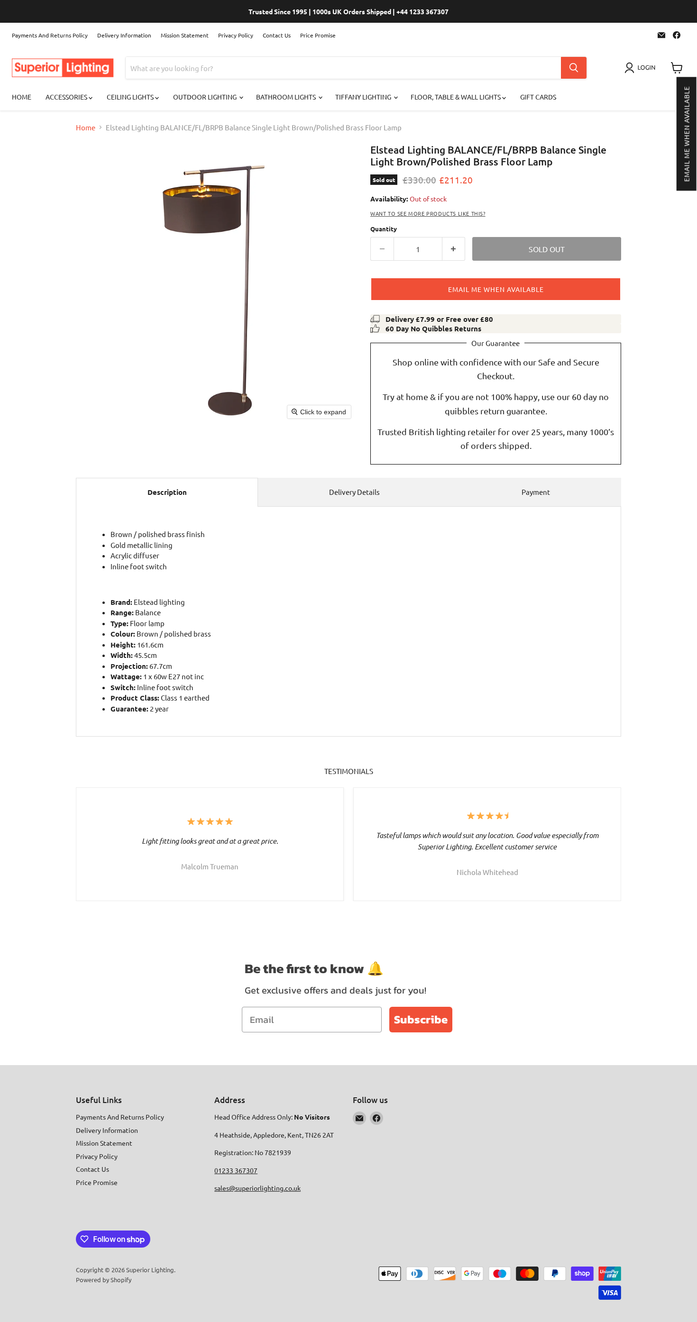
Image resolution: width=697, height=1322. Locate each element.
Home (21, 96)
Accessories (67, 96)
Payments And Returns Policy (50, 35)
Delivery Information (124, 35)
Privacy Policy (235, 35)
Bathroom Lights (286, 96)
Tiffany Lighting (364, 96)
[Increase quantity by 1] (454, 249)
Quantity (383, 228)
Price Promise (318, 35)
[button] (686, 133)
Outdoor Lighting (205, 96)
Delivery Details (354, 491)
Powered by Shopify (103, 1280)
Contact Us (277, 35)
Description (167, 492)
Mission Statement (185, 35)
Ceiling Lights (131, 96)
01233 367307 (235, 1170)
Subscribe (421, 1019)
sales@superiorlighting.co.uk (257, 1188)
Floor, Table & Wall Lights (456, 96)
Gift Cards (538, 96)
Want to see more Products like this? (428, 213)
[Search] (574, 68)
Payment (536, 491)
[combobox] (343, 68)
